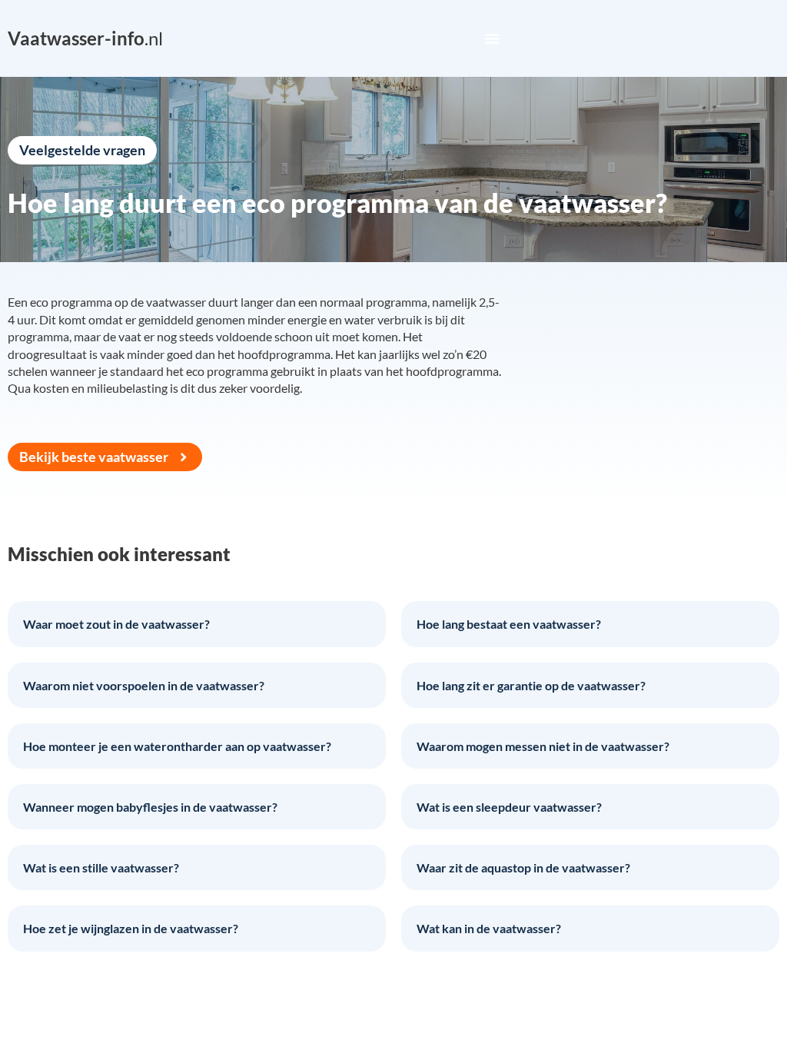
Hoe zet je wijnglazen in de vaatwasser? (130, 928)
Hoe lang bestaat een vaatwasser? (509, 623)
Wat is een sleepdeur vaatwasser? (509, 806)
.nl (85, 38)
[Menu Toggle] (492, 38)
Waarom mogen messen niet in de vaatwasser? (543, 746)
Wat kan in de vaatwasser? (489, 928)
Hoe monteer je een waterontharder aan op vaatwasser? (177, 746)
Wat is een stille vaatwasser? (101, 867)
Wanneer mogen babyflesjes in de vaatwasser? (150, 806)
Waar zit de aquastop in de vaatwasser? (523, 867)
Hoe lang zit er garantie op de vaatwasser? (531, 685)
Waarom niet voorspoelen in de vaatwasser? (143, 685)
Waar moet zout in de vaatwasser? (116, 623)
